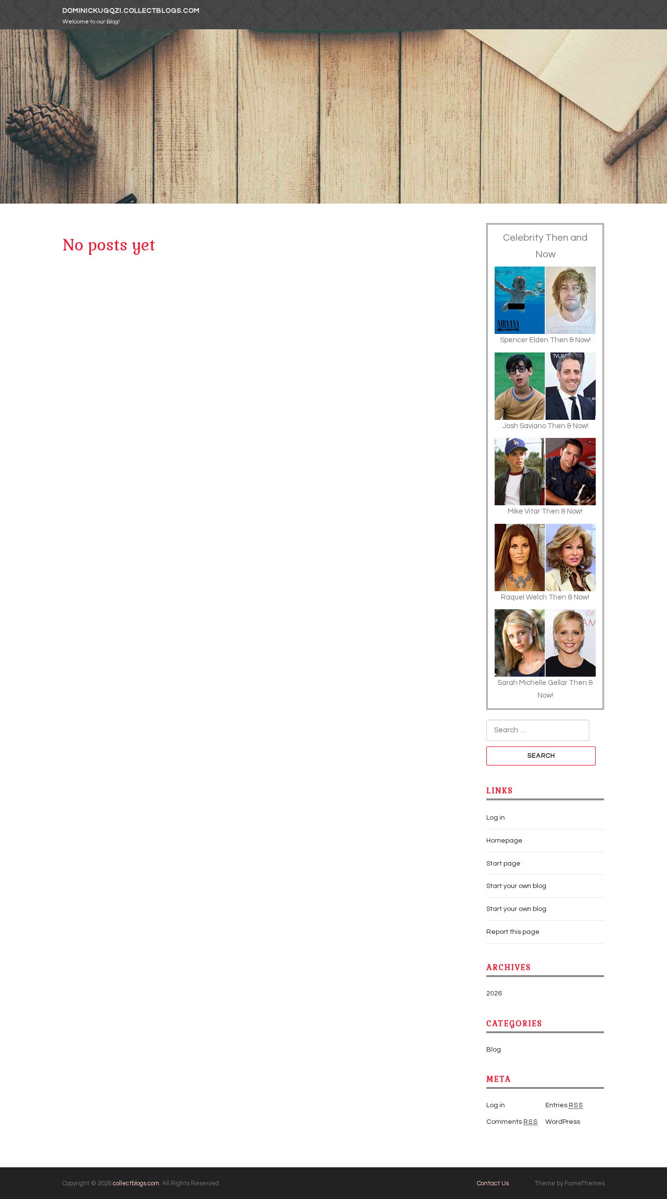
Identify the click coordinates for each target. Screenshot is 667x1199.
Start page (503, 863)
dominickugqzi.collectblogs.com (131, 10)
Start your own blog (516, 886)
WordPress (562, 1121)
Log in (495, 817)
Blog (493, 1049)
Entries (564, 1105)
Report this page (513, 932)
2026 (494, 993)
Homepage (504, 840)
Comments (512, 1121)
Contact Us (493, 1183)
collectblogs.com (136, 1183)
